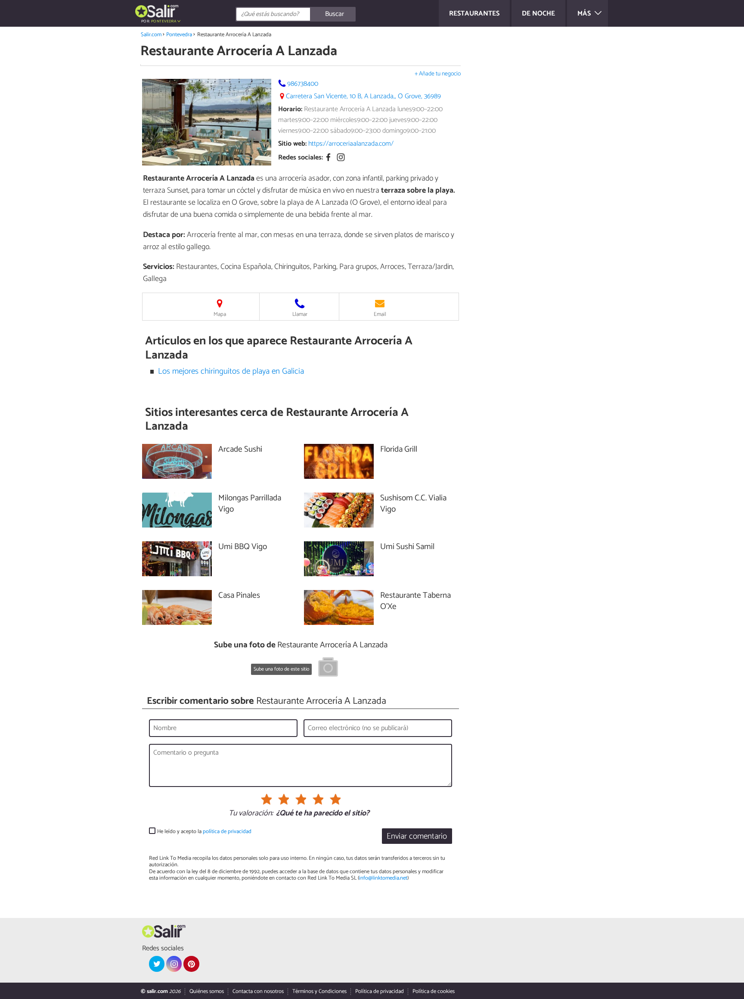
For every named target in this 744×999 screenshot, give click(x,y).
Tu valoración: (251, 813)
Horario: (290, 109)
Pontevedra (179, 34)
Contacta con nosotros (258, 991)
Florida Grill (398, 450)
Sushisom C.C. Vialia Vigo (413, 504)
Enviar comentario (417, 836)
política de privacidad (227, 831)
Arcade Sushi (240, 450)
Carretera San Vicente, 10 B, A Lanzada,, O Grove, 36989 (363, 96)
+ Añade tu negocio (438, 74)
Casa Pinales (239, 596)
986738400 (302, 84)
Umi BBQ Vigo (242, 547)
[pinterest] (191, 963)
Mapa (220, 314)
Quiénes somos (206, 991)
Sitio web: (292, 144)
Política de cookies (433, 991)
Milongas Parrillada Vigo (249, 504)
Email (380, 314)
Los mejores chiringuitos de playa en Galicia (231, 371)
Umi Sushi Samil (407, 547)
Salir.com (151, 34)
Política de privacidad (379, 991)
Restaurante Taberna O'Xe (415, 601)
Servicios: (158, 266)
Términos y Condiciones (319, 991)
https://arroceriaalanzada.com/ (351, 144)
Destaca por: (164, 234)
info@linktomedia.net (383, 878)
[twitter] (156, 963)
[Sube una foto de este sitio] (328, 668)
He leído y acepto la (204, 831)
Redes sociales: (300, 158)
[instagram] (174, 963)
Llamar (299, 314)
